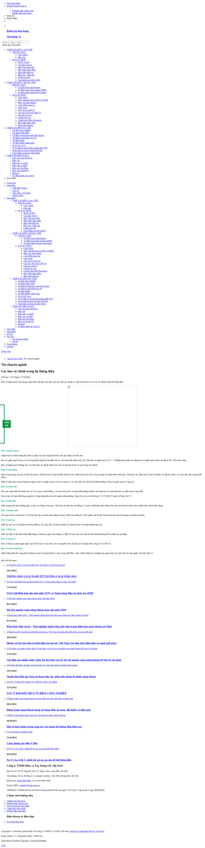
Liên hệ (10, 346)
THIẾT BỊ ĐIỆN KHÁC (18, 155)
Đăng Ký (11, 16)
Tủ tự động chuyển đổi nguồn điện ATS (29, 148)
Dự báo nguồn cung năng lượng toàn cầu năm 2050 (36, 609)
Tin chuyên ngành (20, 339)
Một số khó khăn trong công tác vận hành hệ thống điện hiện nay (44, 726)
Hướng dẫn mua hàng (22, 13)
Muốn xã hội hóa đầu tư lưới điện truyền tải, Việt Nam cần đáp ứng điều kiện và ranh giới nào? (62, 643)
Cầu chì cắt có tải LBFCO (29, 113)
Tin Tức (10, 336)
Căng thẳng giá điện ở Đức (22, 743)
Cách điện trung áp (26, 105)
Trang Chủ (6, 351)
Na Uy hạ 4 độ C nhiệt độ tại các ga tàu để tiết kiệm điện (39, 759)
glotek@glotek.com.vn (17, 6)
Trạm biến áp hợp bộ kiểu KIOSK (27, 150)
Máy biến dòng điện (27, 70)
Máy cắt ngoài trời (26, 67)
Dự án (15, 341)
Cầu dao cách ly (25, 65)
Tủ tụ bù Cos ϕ (19, 145)
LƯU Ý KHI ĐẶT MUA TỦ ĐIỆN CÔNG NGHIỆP (36, 693)
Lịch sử (15, 190)
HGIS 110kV (24, 62)
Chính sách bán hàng (16, 801)
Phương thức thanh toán (22, 11)
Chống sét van (24, 118)
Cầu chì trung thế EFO (22, 158)
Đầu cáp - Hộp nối (26, 75)
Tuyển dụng (12, 344)
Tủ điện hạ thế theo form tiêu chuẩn (28, 135)
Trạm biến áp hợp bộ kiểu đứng (26, 153)
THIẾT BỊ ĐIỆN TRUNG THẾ (21, 82)
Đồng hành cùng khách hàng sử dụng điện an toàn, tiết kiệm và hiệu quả (49, 709)
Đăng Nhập (12, 18)
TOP (3, 845)
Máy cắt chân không (27, 102)
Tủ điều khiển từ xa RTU (23, 175)
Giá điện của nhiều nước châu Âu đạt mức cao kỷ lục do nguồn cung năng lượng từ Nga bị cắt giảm (64, 659)
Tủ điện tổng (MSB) (21, 130)
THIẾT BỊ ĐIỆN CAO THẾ (19, 50)
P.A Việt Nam (98, 831)
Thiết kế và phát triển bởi (81, 831)
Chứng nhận (17, 195)
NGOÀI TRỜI (19, 60)
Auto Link (22, 107)
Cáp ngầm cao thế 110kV (29, 80)
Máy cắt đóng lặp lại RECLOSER (33, 100)
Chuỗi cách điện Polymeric (30, 120)
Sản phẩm (11, 198)
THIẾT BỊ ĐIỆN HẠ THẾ (19, 128)
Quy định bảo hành (15, 822)
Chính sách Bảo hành (16, 808)
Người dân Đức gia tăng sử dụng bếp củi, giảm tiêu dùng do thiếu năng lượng (51, 676)
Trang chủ (11, 183)
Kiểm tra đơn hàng (18, 31)
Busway (16, 173)
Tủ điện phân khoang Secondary (32, 92)
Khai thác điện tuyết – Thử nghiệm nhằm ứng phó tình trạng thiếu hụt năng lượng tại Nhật (59, 626)
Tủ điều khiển (18, 140)
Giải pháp (11, 329)
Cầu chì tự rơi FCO (26, 110)
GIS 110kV (23, 55)
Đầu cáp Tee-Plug (20, 168)
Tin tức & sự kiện (15, 358)
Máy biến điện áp (25, 72)
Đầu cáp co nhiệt (19, 165)
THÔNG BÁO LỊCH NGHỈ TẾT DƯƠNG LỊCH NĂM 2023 (42, 576)
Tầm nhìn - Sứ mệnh (21, 193)
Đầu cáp (21, 57)
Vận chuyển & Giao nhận (18, 806)
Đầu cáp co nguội (20, 163)
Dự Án (10, 334)
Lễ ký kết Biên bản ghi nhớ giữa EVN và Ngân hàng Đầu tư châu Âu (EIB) (50, 593)
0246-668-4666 (13, 3)
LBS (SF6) (23, 97)
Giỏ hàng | (14, 36)
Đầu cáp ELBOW (20, 170)
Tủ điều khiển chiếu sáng (23, 143)
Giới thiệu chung (19, 188)
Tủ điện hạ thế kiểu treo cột (24, 138)
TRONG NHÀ (19, 52)
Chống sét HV (24, 77)
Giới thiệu (11, 185)
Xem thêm (11, 178)
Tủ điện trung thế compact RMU (32, 90)
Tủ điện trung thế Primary (29, 87)
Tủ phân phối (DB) (20, 133)
